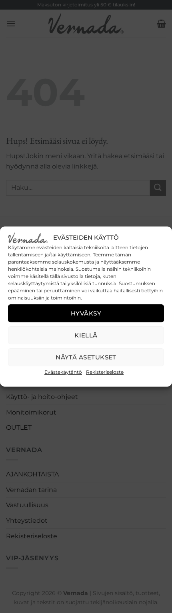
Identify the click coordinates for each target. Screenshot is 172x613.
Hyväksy (86, 313)
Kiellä (86, 335)
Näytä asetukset (86, 357)
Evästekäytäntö (63, 372)
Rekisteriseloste (105, 372)
